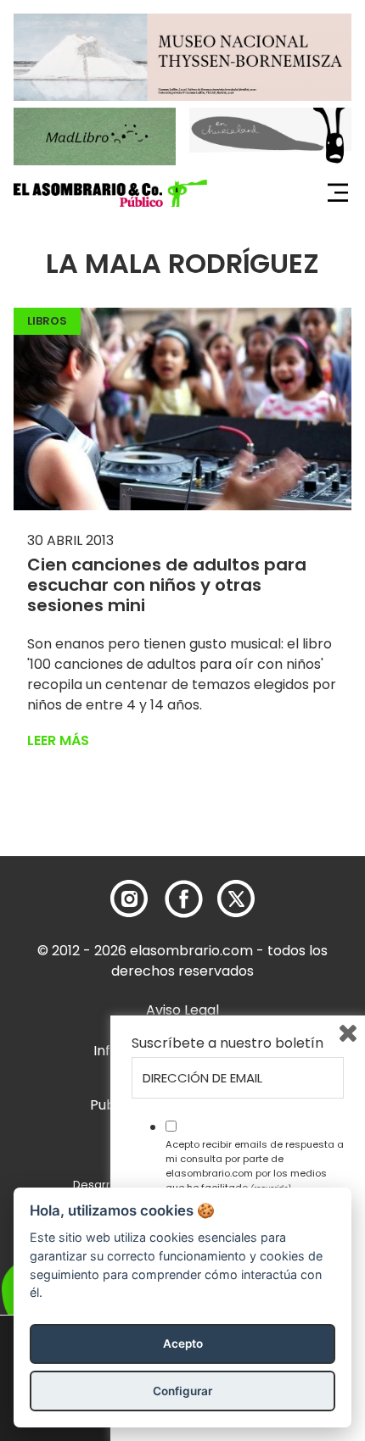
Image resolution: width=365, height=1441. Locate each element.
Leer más (58, 740)
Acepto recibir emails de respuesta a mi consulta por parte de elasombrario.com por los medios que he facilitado (255, 1165)
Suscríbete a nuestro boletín (227, 1043)
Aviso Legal (182, 1010)
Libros (47, 321)
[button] (110, 193)
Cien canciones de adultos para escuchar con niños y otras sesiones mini (166, 585)
